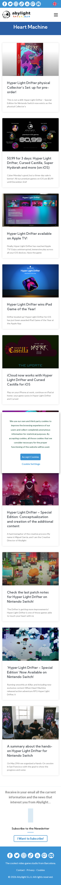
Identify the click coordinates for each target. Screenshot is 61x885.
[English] (55, 4)
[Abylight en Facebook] (4, 3)
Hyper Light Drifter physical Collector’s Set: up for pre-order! (28, 87)
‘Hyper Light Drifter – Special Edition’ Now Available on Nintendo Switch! (30, 672)
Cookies (40, 870)
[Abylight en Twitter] (10, 3)
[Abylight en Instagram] (16, 3)
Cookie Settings (31, 463)
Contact (20, 870)
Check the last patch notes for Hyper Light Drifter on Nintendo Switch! (28, 596)
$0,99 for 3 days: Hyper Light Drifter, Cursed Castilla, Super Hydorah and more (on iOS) (30, 162)
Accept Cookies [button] (30, 456)
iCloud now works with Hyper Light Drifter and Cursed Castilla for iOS (29, 379)
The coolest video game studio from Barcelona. (30, 863)
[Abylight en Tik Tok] (21, 3)
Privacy (31, 870)
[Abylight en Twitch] (32, 3)
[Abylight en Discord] (38, 3)
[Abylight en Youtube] (27, 3)
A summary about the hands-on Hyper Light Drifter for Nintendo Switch (29, 750)
